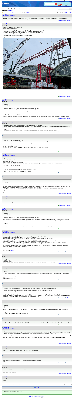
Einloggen (61, 0)
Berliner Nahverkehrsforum (9, 7)
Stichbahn (5, 99)
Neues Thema (17, 12)
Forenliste (4, 12)
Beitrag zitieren (69, 20)
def (4, 208)
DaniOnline (6, 318)
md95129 (5, 355)
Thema (15, 7)
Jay (4, 300)
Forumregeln (43, 396)
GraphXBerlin (6, 196)
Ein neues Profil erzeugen (68, 0)
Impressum (31, 396)
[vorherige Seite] (64, 12)
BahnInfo (44, 397)
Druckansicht (37, 387)
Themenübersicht (10, 12)
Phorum (32, 397)
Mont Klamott (6, 121)
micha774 (5, 346)
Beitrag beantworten (62, 20)
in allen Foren (32, 12)
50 (27, 12)
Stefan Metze (10, 10)
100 (28, 12)
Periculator (5, 283)
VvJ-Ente (5, 14)
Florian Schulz (6, 327)
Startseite (3, 7)
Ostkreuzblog (12, 149)
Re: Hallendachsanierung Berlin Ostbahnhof (8, 15)
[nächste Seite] (71, 12)
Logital (5, 266)
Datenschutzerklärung (36, 396)
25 (26, 12)
